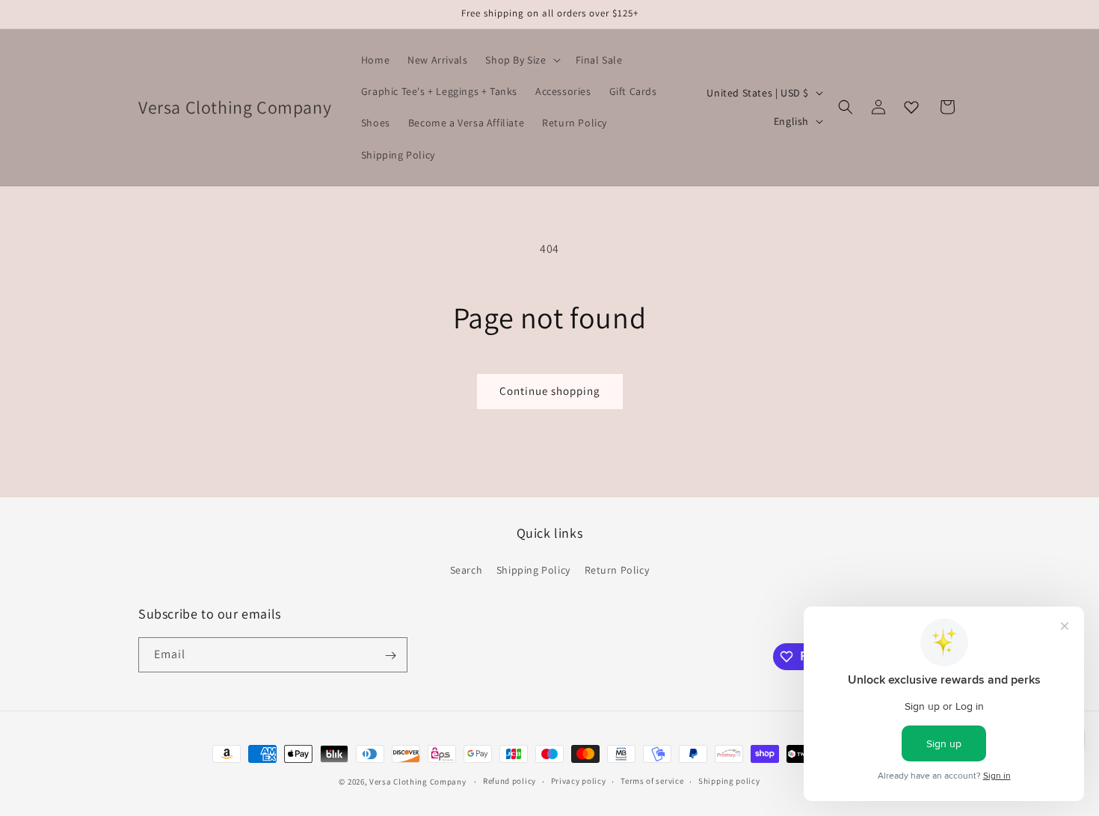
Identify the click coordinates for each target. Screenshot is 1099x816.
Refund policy (509, 781)
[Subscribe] (390, 655)
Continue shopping (549, 391)
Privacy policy (578, 781)
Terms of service (652, 781)
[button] (521, 60)
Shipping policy (729, 781)
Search (466, 569)
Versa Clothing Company (417, 781)
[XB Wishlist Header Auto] (911, 107)
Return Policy (617, 569)
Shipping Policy (533, 569)
